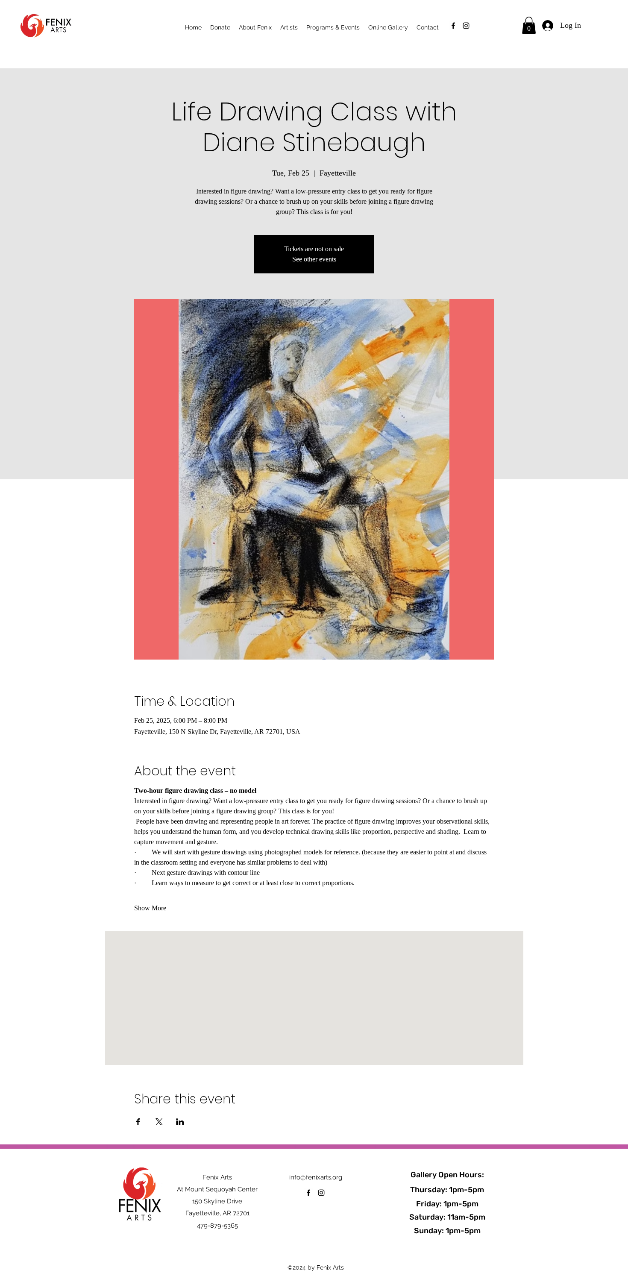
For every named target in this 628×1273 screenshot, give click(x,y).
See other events (314, 259)
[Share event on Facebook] (138, 1121)
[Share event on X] (159, 1121)
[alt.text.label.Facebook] (453, 25)
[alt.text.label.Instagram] (466, 25)
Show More (150, 908)
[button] (529, 25)
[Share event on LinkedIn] (180, 1121)
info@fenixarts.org (315, 1177)
